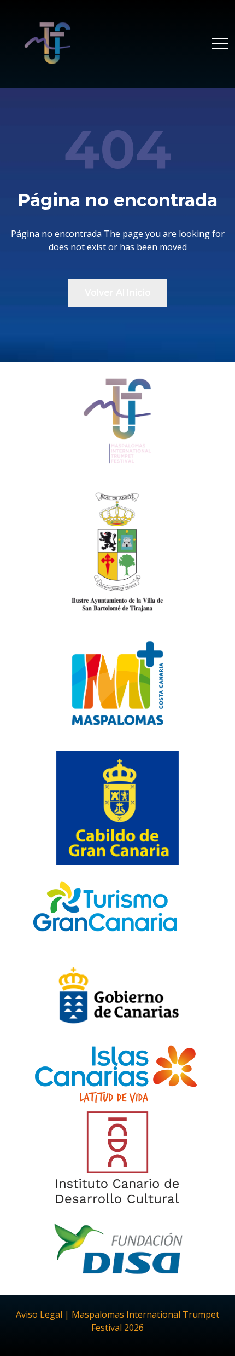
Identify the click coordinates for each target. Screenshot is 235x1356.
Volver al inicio (118, 292)
